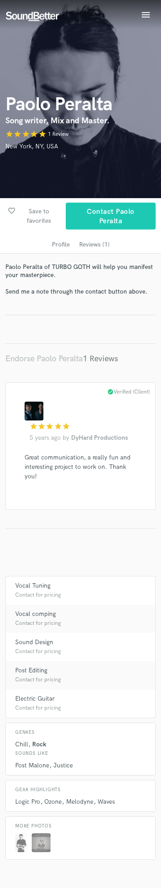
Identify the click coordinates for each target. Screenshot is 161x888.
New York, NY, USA (31, 146)
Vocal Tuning (33, 585)
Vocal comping (35, 614)
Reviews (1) (94, 244)
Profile (61, 244)
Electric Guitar (35, 698)
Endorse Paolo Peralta (44, 359)
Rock (39, 744)
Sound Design (34, 642)
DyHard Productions (99, 438)
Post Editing (31, 670)
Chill (21, 744)
